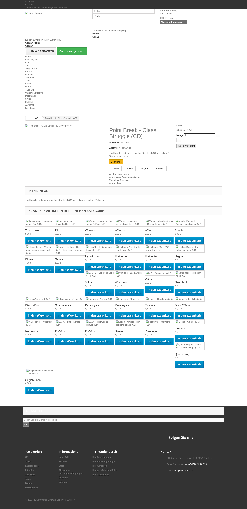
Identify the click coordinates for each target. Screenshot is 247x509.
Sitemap (63, 482)
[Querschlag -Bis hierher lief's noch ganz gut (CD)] (190, 346)
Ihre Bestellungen (101, 457)
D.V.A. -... (61, 331)
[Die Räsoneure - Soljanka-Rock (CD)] (70, 223)
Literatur (29, 74)
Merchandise (31, 96)
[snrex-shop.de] (56, 22)
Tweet (116, 168)
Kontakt (29, 4)
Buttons (29, 102)
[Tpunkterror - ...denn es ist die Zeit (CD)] (40, 223)
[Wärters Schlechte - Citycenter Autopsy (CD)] (130, 223)
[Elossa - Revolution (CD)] (160, 299)
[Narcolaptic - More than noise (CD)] (190, 274)
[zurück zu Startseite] (29, 118)
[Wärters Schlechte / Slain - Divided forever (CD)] (160, 223)
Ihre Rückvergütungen (103, 461)
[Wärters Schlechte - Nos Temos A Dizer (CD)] (100, 223)
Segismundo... (34, 380)
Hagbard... (181, 256)
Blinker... (30, 259)
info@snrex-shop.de (183, 470)
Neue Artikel (65, 457)
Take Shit (29, 90)
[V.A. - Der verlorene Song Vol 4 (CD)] (100, 274)
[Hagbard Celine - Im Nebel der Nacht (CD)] (190, 248)
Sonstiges (30, 108)
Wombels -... (123, 282)
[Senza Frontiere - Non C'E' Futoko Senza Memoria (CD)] (70, 250)
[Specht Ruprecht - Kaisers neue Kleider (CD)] (190, 223)
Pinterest (159, 168)
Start (61, 466)
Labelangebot (31, 59)
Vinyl (27, 65)
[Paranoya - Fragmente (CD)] (160, 323)
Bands (28, 83)
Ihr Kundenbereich (105, 452)
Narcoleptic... (33, 331)
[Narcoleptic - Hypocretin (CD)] (40, 323)
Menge (179, 135)
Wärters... (91, 230)
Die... (58, 230)
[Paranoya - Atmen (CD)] (130, 299)
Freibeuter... (122, 256)
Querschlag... (183, 354)
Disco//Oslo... (34, 305)
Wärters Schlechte (34, 93)
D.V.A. (28, 86)
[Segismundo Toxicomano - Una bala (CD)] (40, 372)
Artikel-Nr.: (114, 142)
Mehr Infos (116, 162)
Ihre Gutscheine (100, 474)
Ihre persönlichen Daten (104, 470)
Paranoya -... (93, 305)
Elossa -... (151, 305)
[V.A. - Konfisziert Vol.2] (160, 273)
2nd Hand (29, 77)
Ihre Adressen (99, 466)
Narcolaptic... (183, 282)
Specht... (180, 230)
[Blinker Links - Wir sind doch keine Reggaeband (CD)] (40, 250)
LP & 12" (29, 71)
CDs (27, 62)
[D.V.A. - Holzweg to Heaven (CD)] (100, 323)
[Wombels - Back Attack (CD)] (130, 274)
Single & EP (31, 68)
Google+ (143, 168)
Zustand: (113, 148)
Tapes (28, 80)
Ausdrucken (115, 183)
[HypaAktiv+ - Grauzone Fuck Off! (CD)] (100, 248)
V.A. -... (89, 282)
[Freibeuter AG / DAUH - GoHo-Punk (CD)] (160, 248)
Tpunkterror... (33, 230)
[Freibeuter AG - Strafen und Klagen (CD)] (130, 248)
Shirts (28, 99)
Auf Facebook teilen (119, 174)
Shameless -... (64, 305)
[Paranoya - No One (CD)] (100, 299)
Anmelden (30, 1)
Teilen (129, 168)
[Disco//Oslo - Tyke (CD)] (190, 299)
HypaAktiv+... (93, 256)
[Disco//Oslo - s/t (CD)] (40, 299)
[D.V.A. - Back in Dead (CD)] (70, 323)
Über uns (63, 477)
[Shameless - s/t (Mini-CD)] (70, 299)
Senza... (60, 259)
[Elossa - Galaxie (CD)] (190, 322)
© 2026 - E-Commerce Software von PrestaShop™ (50, 500)
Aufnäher (29, 105)
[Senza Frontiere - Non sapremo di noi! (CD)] (130, 323)
